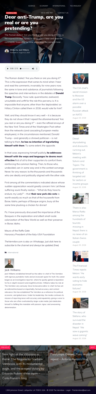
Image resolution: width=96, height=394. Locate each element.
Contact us (63, 13)
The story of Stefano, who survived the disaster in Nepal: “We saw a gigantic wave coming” (80, 323)
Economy (44, 6)
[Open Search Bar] (55, 19)
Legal (68, 390)
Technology (75, 6)
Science (31, 6)
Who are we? (47, 13)
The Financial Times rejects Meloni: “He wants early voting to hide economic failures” (80, 277)
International (59, 6)
